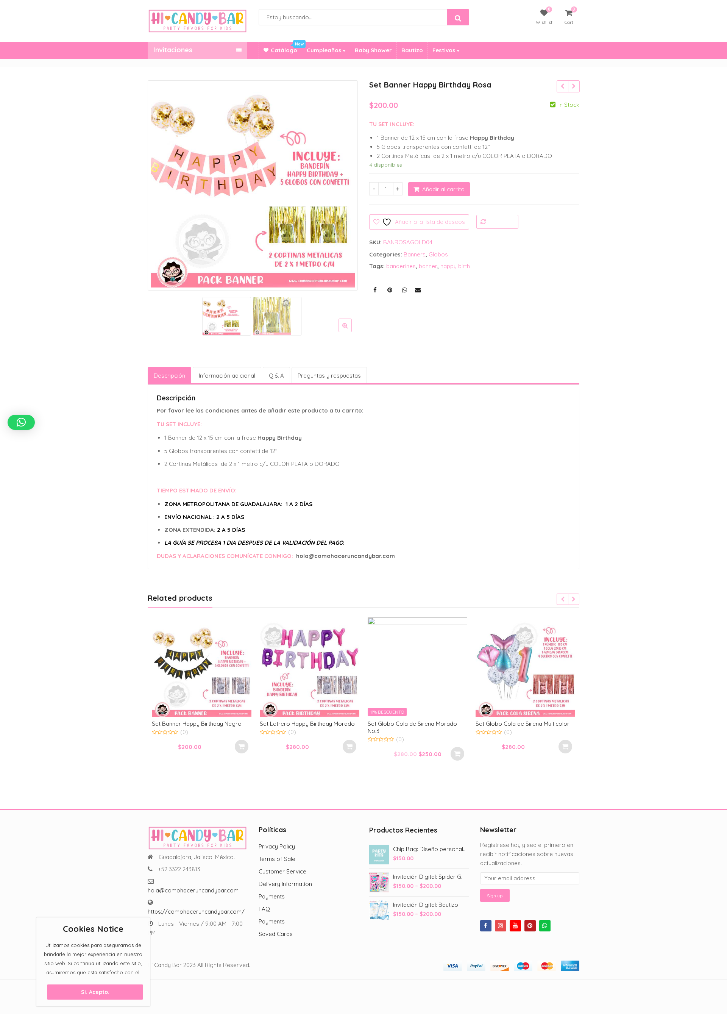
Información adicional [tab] (227, 375)
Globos (438, 254)
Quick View (205, 723)
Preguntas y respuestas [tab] (329, 375)
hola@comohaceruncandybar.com (193, 890)
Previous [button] (161, 183)
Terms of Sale (277, 858)
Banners (415, 254)
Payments (272, 896)
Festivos (444, 50)
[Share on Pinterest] (389, 290)
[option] (253, 185)
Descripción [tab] (169, 375)
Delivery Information (285, 883)
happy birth (455, 266)
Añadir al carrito (443, 189)
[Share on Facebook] (375, 290)
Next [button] (344, 183)
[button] (351, 331)
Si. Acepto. (95, 992)
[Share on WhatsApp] (404, 290)
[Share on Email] (417, 290)
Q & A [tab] (276, 375)
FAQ (264, 908)
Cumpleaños (325, 50)
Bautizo (412, 50)
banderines (401, 266)
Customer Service (282, 871)
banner (428, 266)
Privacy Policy (277, 846)
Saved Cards (276, 933)
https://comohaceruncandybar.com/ (196, 911)
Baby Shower (373, 50)
